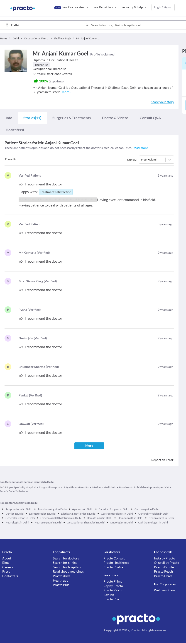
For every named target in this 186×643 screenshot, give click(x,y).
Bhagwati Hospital (49, 487)
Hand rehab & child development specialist (144, 487)
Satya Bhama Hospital (76, 487)
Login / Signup (163, 7)
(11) (32, 117)
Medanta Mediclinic (104, 487)
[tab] (9, 118)
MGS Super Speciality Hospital (18, 487)
